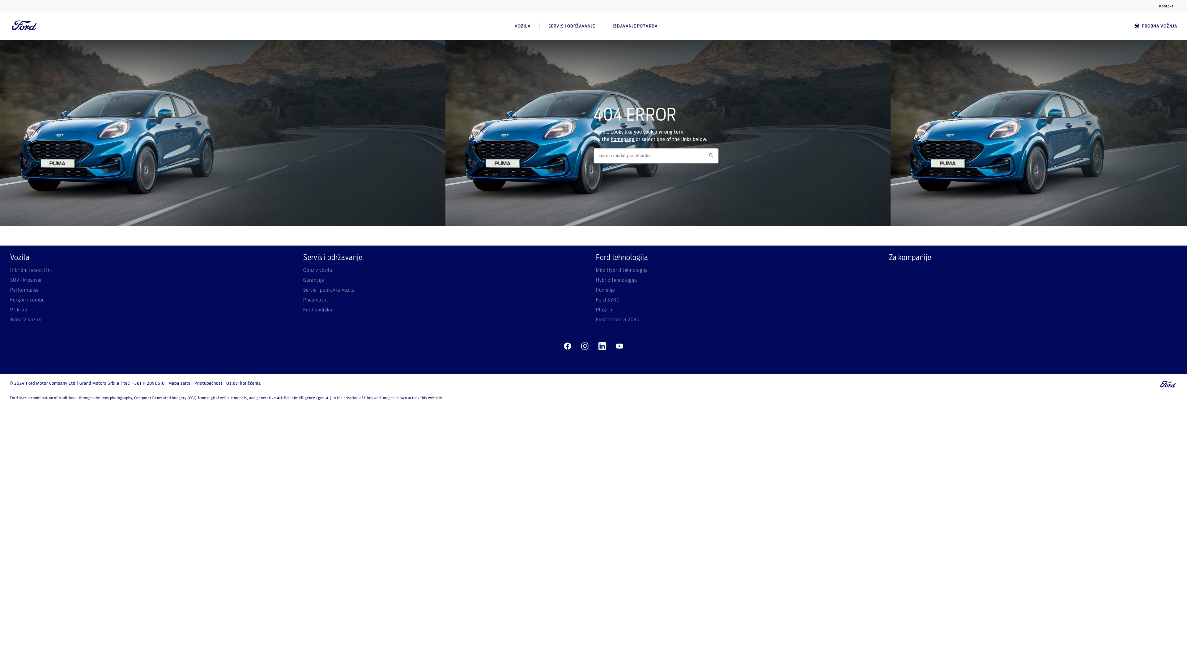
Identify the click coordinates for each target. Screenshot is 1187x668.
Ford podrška (317, 309)
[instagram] (585, 346)
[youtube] (619, 346)
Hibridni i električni (31, 270)
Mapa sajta (179, 383)
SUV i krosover (26, 280)
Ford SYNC (607, 300)
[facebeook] (567, 346)
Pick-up (18, 309)
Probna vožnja (1159, 26)
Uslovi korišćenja (243, 383)
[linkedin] (602, 346)
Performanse (24, 290)
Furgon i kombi (26, 300)
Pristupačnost (208, 383)
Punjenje (605, 290)
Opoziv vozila (317, 270)
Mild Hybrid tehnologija (622, 270)
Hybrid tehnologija (616, 280)
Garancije (313, 280)
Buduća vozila (25, 319)
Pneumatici (316, 300)
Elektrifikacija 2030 (618, 319)
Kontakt (1166, 6)
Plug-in (604, 309)
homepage (623, 139)
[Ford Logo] (24, 26)
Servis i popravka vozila (329, 290)
